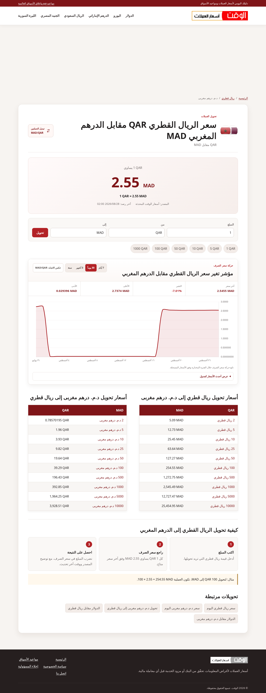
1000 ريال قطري (223, 487)
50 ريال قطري (225, 458)
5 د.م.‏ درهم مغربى (111, 430)
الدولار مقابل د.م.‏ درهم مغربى (216, 619)
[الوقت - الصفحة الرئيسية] (220, 15)
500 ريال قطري (224, 477)
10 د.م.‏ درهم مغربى (110, 439)
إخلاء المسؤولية (28, 666)
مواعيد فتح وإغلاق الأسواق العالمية (36, 3)
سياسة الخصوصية (54, 666)
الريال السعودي (74, 15)
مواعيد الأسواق (28, 659)
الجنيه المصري (50, 15)
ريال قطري (228, 98)
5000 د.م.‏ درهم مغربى (108, 496)
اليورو (117, 15)
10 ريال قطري (225, 439)
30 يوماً (90, 267)
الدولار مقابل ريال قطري (84, 608)
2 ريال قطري (226, 420)
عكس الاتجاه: (48, 267)
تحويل (40, 232)
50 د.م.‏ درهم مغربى (110, 458)
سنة (70, 267)
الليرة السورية (27, 15)
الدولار (130, 15)
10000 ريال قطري (222, 506)
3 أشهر (79, 267)
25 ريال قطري (225, 449)
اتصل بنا (61, 673)
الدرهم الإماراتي (99, 15)
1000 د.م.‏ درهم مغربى (108, 487)
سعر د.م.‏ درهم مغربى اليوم (182, 608)
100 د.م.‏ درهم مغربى (109, 468)
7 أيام (101, 267)
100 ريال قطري (224, 468)
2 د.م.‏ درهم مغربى (111, 420)
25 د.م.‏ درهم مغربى (110, 449)
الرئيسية (243, 98)
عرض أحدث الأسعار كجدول (214, 376)
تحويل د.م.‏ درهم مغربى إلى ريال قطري (132, 608)
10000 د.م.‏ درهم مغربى (107, 506)
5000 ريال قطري (223, 496)
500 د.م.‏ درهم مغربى (109, 477)
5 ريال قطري (226, 430)
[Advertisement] (133, 54)
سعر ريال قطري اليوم (221, 608)
